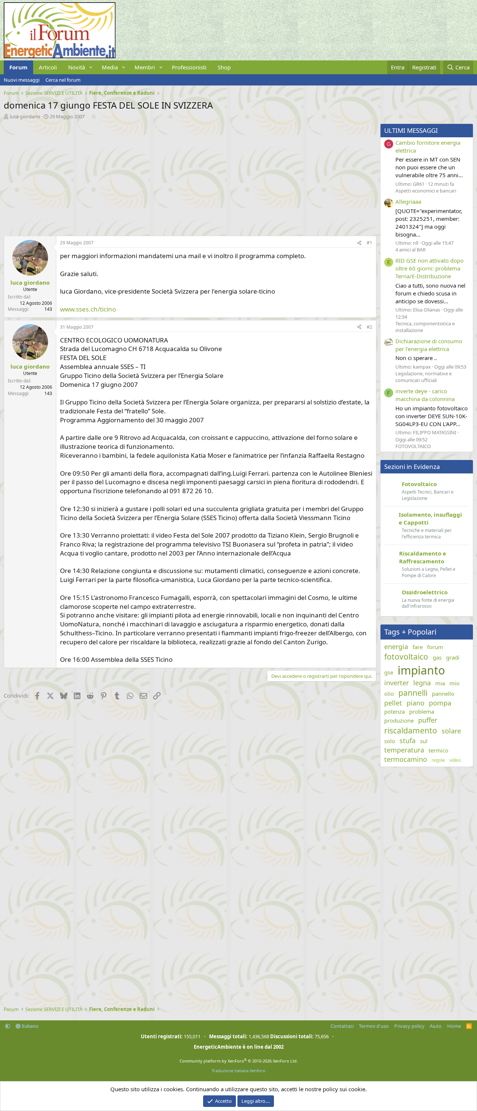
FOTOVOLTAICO (413, 446)
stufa (407, 740)
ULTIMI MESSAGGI (411, 130)
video (455, 760)
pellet (393, 702)
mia (440, 683)
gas (437, 657)
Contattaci (342, 1026)
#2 (369, 327)
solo (389, 741)
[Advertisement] (188, 175)
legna (422, 682)
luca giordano (25, 116)
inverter (396, 682)
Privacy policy (409, 1026)
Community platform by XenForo (239, 1061)
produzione (399, 720)
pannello (443, 693)
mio (454, 683)
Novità (76, 67)
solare (451, 730)
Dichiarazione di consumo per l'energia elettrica (428, 345)
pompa (440, 702)
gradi (452, 657)
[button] (91, 67)
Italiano (29, 1026)
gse (388, 672)
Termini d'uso (374, 1026)
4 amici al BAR (410, 249)
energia (396, 646)
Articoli (48, 67)
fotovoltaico (406, 656)
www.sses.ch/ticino (88, 309)
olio (389, 693)
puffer (427, 720)
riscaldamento (410, 730)
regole (438, 760)
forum (435, 647)
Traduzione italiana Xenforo (238, 1070)
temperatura (404, 749)
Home (454, 1026)
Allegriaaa (408, 201)
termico (438, 750)
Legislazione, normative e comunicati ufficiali (423, 377)
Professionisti (189, 67)
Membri (145, 67)
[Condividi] (359, 243)
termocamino (405, 759)
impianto (421, 670)
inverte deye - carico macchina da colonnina (425, 395)
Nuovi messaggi (22, 79)
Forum (18, 67)
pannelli (412, 693)
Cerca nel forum (62, 79)
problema (421, 711)
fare (418, 647)
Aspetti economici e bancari (425, 190)
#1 (369, 243)
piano (415, 702)
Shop (224, 67)
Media (110, 67)
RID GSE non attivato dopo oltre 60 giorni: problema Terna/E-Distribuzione (429, 268)
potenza (394, 711)
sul (423, 741)
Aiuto (436, 1026)
